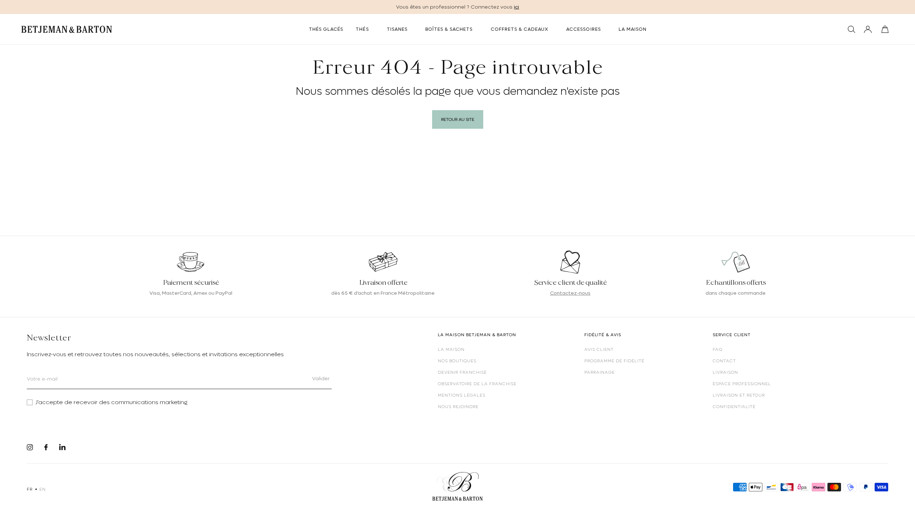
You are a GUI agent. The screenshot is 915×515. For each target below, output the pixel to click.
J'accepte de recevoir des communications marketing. (111, 402)
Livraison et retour (739, 395)
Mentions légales (461, 395)
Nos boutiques (457, 360)
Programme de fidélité (614, 360)
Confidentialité (734, 406)
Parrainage (599, 372)
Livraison (725, 372)
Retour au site (457, 119)
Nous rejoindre (458, 406)
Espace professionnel (742, 383)
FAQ (717, 349)
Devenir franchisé (462, 372)
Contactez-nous (570, 293)
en (42, 489)
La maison (451, 349)
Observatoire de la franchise (477, 383)
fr (29, 489)
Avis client (599, 349)
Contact (724, 360)
